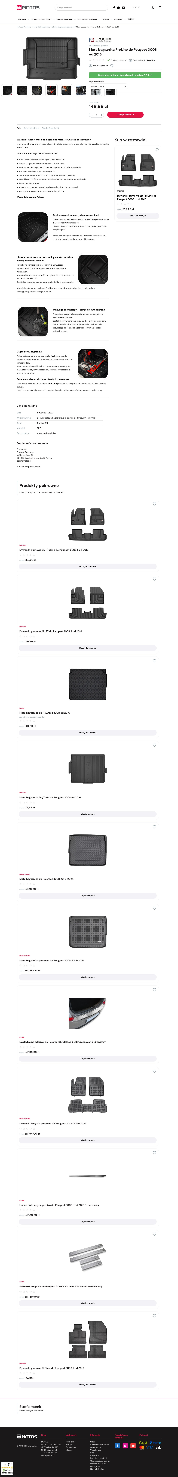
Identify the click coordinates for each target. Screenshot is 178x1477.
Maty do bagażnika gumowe (62, 27)
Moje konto (71, 1442)
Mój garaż (70, 1444)
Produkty (27, 27)
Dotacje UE (95, 1466)
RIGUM (21, 708)
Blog (92, 1452)
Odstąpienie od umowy (100, 1461)
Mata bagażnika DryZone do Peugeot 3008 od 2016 (50, 797)
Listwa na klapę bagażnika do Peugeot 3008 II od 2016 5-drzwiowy (59, 1205)
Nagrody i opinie (97, 1469)
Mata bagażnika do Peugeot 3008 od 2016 (44, 712)
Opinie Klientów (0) (50, 128)
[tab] (20, 128)
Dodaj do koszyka (125, 114)
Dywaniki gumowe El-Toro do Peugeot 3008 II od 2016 (51, 1368)
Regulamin (94, 1455)
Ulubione (69, 1450)
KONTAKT (131, 19)
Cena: (119, 209)
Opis (19, 128)
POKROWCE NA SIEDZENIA (87, 19)
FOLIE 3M (105, 19)
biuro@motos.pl (47, 1455)
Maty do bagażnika (41, 27)
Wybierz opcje (88, 814)
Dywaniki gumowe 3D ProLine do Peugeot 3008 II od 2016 (136, 197)
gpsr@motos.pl (24, 460)
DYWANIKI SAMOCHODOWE (41, 19)
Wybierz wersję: (96, 81)
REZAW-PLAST (24, 874)
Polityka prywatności (99, 1458)
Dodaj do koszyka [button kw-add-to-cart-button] (138, 215)
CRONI (21, 1037)
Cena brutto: (94, 102)
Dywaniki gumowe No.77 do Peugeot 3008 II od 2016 (50, 631)
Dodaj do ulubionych (111, 65)
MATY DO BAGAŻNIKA (64, 19)
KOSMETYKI (118, 19)
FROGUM (120, 191)
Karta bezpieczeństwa (29, 466)
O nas (92, 1442)
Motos (19, 27)
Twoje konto (153, 7)
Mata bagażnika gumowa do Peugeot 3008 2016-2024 (51, 960)
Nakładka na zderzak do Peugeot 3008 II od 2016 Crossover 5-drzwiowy (62, 1042)
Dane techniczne (31, 128)
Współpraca (95, 1450)
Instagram (118, 7)
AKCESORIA (22, 19)
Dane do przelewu (98, 1463)
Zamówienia (71, 1447)
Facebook (114, 7)
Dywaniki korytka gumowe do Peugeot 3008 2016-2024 (52, 1123)
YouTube (123, 7)
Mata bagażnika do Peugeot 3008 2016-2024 (46, 879)
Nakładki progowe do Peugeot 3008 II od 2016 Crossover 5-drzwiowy (60, 1286)
